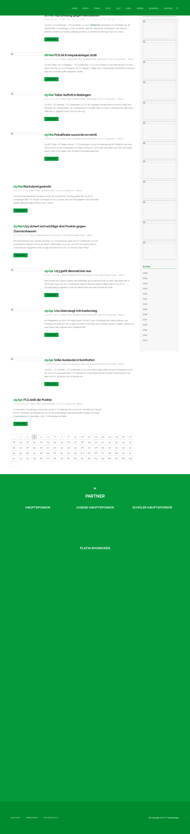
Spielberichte (89, 59)
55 (20, 453)
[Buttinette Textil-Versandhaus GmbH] (28, 561)
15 (116, 436)
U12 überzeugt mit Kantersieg (75, 311)
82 (82, 458)
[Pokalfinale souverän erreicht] (26, 154)
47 (89, 447)
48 (95, 447)
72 (13, 458)
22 (41, 442)
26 (68, 442)
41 (48, 447)
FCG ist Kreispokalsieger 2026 (75, 55)
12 (96, 436)
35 (130, 442)
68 (109, 453)
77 (48, 458)
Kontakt (15, 818)
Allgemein (72, 59)
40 (41, 447)
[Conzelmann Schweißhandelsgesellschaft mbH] (28, 581)
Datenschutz (51, 818)
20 (27, 442)
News (64, 59)
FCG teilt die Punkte (37, 400)
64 (82, 453)
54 (13, 453)
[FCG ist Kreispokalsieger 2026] (26, 60)
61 (61, 453)
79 (61, 458)
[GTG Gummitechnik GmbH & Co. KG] (28, 601)
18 (13, 442)
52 (123, 447)
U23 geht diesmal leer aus (72, 271)
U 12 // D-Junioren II (107, 315)
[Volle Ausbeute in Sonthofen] (26, 368)
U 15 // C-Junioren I (117, 59)
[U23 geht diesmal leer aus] (26, 279)
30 (96, 442)
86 (109, 458)
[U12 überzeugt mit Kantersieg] (26, 328)
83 (89, 458)
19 (20, 442)
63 (75, 453)
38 (27, 447)
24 (54, 442)
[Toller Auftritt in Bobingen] (26, 103)
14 (109, 436)
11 (89, 436)
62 (68, 453)
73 (20, 458)
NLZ (80, 59)
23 (48, 442)
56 (27, 453)
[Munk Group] (28, 699)
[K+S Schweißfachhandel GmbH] (28, 660)
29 (89, 442)
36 (13, 447)
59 (48, 453)
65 (89, 453)
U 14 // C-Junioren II (65, 191)
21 (34, 442)
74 (27, 458)
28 (82, 442)
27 (75, 442)
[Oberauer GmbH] (152, 526)
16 (123, 436)
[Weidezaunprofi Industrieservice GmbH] (28, 778)
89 (130, 458)
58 (41, 453)
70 (123, 453)
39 (34, 447)
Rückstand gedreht (37, 186)
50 (109, 447)
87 (116, 458)
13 (102, 436)
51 (116, 447)
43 (61, 447)
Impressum (31, 818)
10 (82, 436)
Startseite (102, 59)
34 (123, 442)
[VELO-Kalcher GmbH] (28, 758)
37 (20, 447)
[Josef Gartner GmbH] (28, 640)
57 (34, 453)
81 (75, 458)
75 (34, 458)
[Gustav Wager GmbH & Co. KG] (37, 526)
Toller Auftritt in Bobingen (72, 95)
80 (68, 458)
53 (130, 447)
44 (68, 447)
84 (95, 458)
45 (75, 447)
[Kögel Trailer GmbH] (28, 679)
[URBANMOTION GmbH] (28, 738)
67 (102, 453)
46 (82, 447)
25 (61, 442)
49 (102, 447)
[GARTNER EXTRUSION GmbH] (95, 526)
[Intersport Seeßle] (28, 620)
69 (116, 453)
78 (55, 458)
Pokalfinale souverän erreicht (75, 135)
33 (116, 442)
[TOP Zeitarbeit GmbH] (28, 719)
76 (41, 458)
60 (54, 453)
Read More (51, 39)
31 (102, 442)
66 (95, 453)
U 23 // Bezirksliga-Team (73, 235)
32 (109, 442)
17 (130, 436)
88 (123, 458)
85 (102, 458)
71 (130, 453)
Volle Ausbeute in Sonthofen (74, 360)
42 (54, 447)
